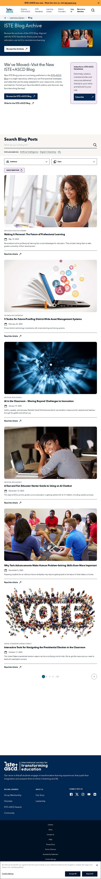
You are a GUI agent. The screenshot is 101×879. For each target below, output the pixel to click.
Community (9, 813)
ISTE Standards (39, 10)
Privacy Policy (50, 844)
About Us (39, 789)
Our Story (40, 795)
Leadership (40, 801)
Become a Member (11, 789)
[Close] (97, 865)
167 (57, 676)
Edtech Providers (62, 10)
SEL (59, 152)
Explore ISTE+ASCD (25, 10)
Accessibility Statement (50, 854)
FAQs (50, 839)
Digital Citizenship (48, 152)
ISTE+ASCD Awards (13, 807)
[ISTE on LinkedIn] (95, 794)
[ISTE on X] (77, 794)
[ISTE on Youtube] (89, 794)
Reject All (89, 874)
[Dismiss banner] (99, 3)
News (50, 830)
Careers (50, 825)
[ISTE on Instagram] (83, 794)
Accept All (72, 874)
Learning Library (49, 10)
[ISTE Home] (10, 10)
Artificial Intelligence (29, 152)
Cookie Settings (50, 859)
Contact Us (50, 834)
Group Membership (12, 795)
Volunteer (8, 801)
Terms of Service (50, 849)
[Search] (93, 10)
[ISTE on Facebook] (71, 794)
